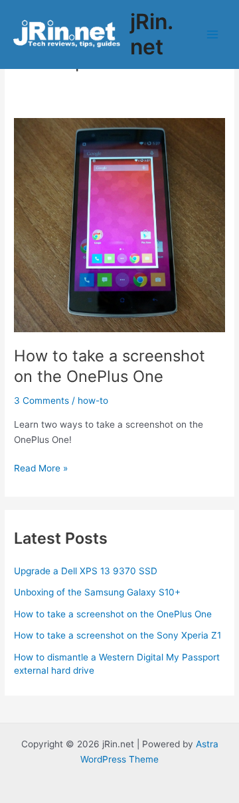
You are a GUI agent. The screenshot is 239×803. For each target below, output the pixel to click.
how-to (93, 400)
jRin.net (151, 34)
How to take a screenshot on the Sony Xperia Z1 (117, 635)
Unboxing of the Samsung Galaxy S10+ (97, 592)
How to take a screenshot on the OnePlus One (109, 366)
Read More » (41, 469)
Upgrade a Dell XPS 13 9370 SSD (85, 571)
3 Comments (41, 400)
